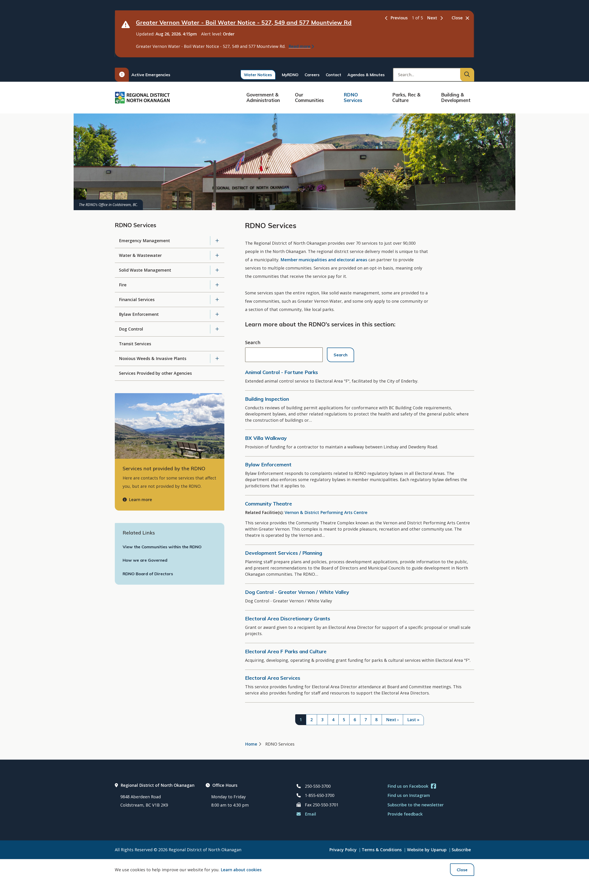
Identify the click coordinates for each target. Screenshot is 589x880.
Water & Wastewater (140, 255)
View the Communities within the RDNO (162, 546)
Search (252, 342)
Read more (299, 46)
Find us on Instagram (408, 795)
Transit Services (135, 343)
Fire (123, 285)
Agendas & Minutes (366, 74)
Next (432, 17)
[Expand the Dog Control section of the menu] (217, 329)
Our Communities (309, 97)
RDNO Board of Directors (148, 573)
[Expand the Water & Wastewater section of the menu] (217, 255)
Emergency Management (144, 240)
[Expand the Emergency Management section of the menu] (217, 240)
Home (251, 744)
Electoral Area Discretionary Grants (287, 619)
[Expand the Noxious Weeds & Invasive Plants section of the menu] (217, 358)
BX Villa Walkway (266, 438)
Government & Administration (263, 97)
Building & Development (456, 97)
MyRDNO (290, 74)
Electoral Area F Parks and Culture (285, 651)
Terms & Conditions (382, 849)
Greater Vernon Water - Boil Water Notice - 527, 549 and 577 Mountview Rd (244, 22)
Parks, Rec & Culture (406, 97)
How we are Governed (145, 560)
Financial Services (137, 299)
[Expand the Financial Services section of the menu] (217, 299)
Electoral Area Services (272, 678)
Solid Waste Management (145, 270)
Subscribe (461, 849)
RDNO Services (353, 97)
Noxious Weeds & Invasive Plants (152, 358)
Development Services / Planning (283, 553)
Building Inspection (267, 399)
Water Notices (258, 74)
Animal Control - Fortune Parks (281, 372)
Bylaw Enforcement (139, 314)
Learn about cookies (241, 869)
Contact (333, 74)
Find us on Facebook (407, 786)
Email (310, 814)
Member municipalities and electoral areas (323, 259)
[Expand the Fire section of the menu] (217, 284)
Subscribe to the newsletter (415, 804)
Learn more (140, 499)
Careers (312, 74)
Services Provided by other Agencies (155, 373)
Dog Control (131, 329)
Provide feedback (405, 814)
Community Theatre (268, 504)
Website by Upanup (427, 849)
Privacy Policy (343, 849)
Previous (399, 17)
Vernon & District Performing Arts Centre (326, 512)
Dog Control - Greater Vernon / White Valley (297, 592)
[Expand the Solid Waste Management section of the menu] (217, 270)
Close (462, 869)
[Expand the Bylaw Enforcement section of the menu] (217, 314)
